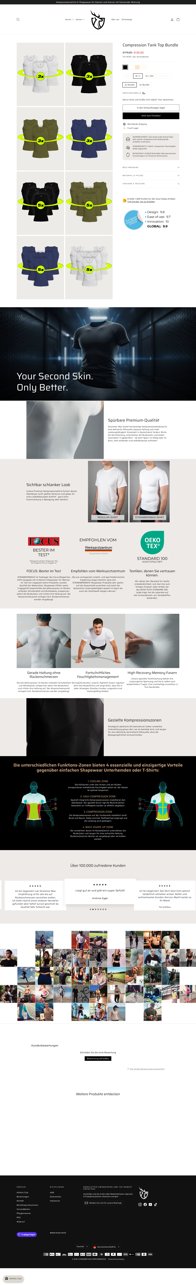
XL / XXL (149, 76)
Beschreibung (131, 167)
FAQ (18, 1217)
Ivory (143, 67)
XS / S (127, 76)
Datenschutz (55, 1196)
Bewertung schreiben (98, 1058)
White (131, 67)
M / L (137, 76)
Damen (79, 19)
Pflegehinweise (24, 1213)
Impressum (55, 1200)
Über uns (115, 19)
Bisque (137, 67)
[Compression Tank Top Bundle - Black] (18, 1155)
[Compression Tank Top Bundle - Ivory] (28, 1155)
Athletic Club (22, 1192)
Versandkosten (143, 56)
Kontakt (20, 1200)
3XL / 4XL (163, 76)
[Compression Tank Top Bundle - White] (22, 1155)
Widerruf (21, 1221)
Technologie (126, 19)
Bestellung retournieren (27, 1205)
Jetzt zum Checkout (151, 115)
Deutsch (80, 1246)
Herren (68, 19)
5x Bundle (144, 84)
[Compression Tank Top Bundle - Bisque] (25, 1155)
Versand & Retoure (134, 183)
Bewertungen (23, 1196)
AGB (52, 1192)
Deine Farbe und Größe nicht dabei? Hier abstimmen (148, 99)
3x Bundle (129, 84)
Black (125, 67)
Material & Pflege (133, 175)
